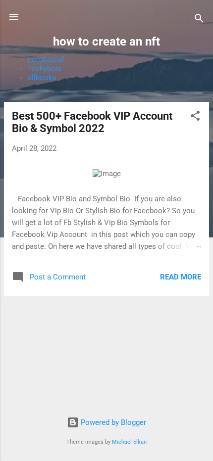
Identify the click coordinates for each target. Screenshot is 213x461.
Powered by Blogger (112, 422)
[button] (195, 117)
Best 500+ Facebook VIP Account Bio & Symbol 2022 (92, 122)
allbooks (42, 77)
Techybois (44, 68)
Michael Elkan (129, 442)
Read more (180, 277)
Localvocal (46, 59)
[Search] (199, 20)
